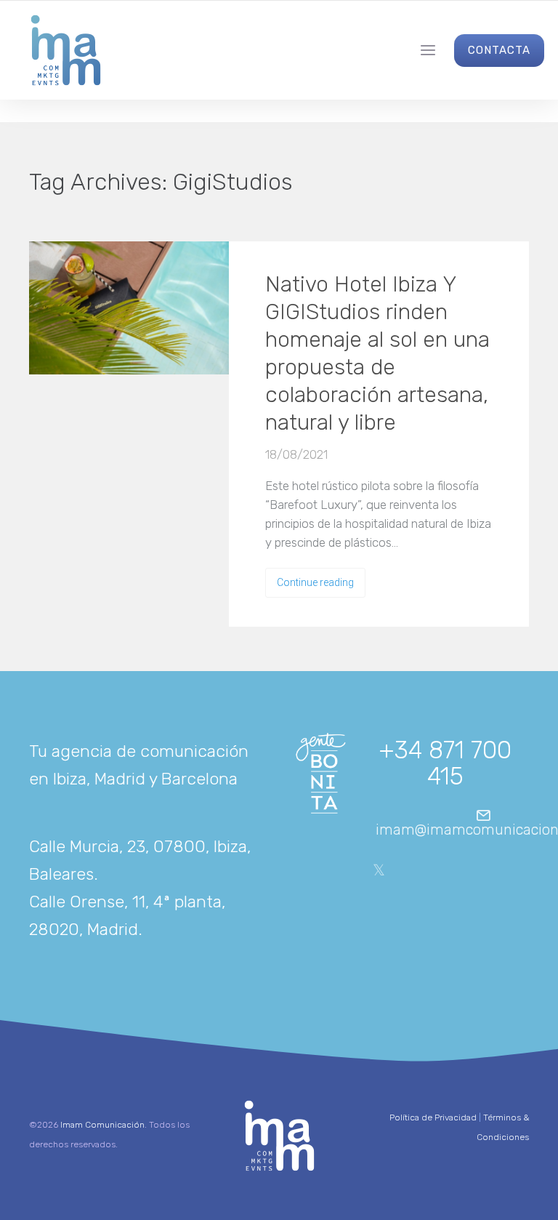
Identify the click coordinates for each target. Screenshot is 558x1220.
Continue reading (315, 582)
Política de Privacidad (433, 1117)
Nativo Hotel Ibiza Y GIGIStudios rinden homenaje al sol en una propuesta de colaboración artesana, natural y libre (377, 353)
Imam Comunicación (102, 1125)
